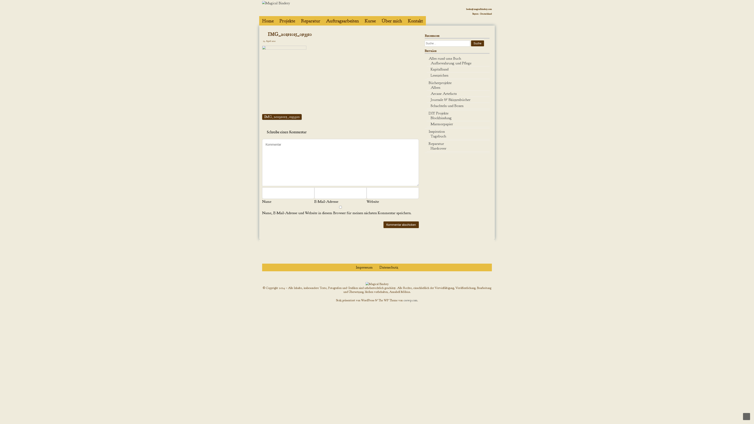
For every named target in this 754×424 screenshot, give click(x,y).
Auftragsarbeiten (342, 21)
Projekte (287, 21)
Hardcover (438, 148)
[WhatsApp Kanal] (481, 18)
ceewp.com (410, 300)
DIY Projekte (438, 113)
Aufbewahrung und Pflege (451, 63)
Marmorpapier (442, 124)
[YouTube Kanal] (487, 18)
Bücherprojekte (440, 82)
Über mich (392, 21)
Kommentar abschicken (401, 224)
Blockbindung (441, 118)
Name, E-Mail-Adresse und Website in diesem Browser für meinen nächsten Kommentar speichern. (336, 213)
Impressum (364, 267)
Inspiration (437, 131)
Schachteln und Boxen (447, 105)
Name (266, 201)
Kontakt (415, 21)
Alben (435, 87)
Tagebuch (438, 136)
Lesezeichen (439, 75)
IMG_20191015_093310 (282, 116)
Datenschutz (389, 267)
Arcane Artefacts (444, 93)
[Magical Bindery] (276, 3)
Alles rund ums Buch (445, 58)
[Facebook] (484, 18)
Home (268, 21)
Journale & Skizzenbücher (450, 99)
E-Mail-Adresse (326, 201)
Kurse (370, 21)
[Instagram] (490, 18)
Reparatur (310, 21)
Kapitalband (439, 69)
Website (373, 201)
